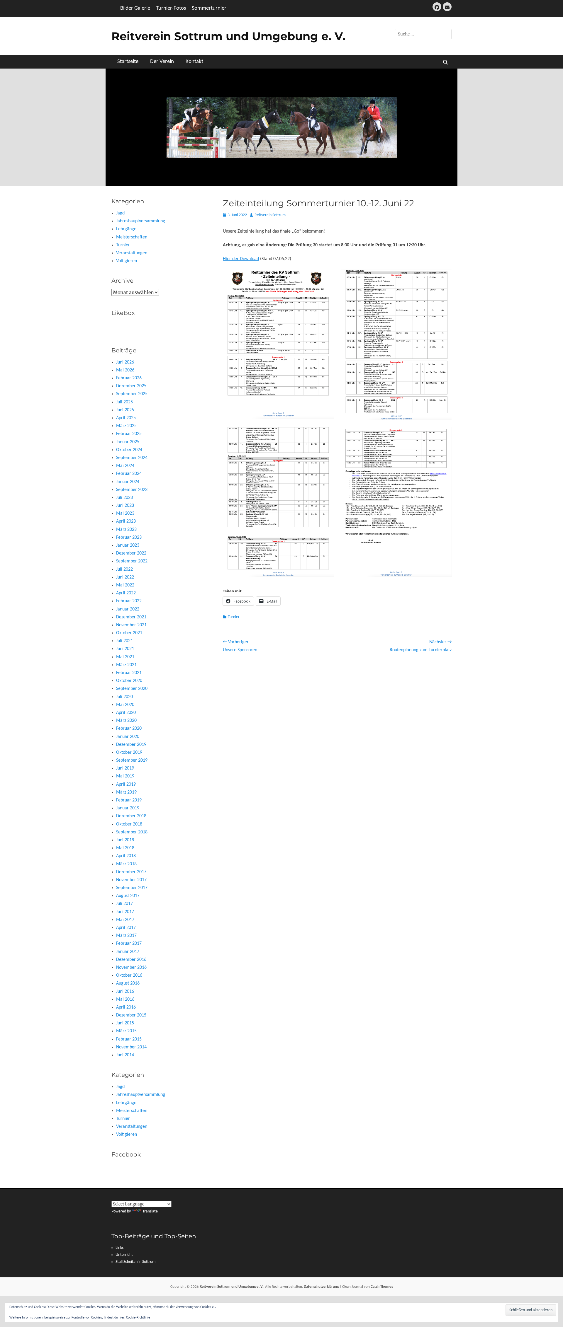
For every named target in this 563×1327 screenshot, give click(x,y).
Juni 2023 (125, 505)
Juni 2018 (125, 840)
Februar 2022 (129, 601)
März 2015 (126, 1031)
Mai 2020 (125, 704)
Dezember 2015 (131, 1015)
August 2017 (128, 895)
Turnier (234, 617)
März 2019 (126, 792)
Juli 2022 (124, 569)
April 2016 (126, 1007)
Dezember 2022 (131, 553)
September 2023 (131, 489)
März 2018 (126, 864)
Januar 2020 (127, 736)
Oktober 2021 (129, 633)
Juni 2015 (125, 1023)
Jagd (120, 213)
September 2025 (131, 394)
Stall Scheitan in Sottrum (135, 1262)
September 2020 (131, 688)
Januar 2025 (127, 442)
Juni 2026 (125, 362)
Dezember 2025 (131, 386)
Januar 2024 (127, 482)
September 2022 (131, 561)
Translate (150, 1211)
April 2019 (126, 784)
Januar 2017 (127, 951)
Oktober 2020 (129, 680)
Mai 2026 (125, 370)
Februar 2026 (129, 378)
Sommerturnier (209, 8)
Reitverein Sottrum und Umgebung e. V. (228, 36)
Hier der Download (241, 259)
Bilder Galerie (135, 8)
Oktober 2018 (129, 824)
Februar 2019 (129, 800)
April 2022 (126, 593)
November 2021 (131, 625)
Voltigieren (126, 261)
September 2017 (131, 888)
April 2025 (126, 418)
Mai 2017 (125, 919)
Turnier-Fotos (171, 8)
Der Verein (162, 61)
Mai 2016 (125, 999)
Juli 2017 (124, 903)
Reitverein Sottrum (270, 215)
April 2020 (126, 712)
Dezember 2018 (131, 816)
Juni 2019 (125, 768)
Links (119, 1248)
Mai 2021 (125, 657)
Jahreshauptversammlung (140, 221)
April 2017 (126, 927)
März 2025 (126, 426)
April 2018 (126, 856)
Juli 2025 (124, 402)
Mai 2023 (125, 513)
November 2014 (131, 1047)
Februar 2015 (129, 1039)
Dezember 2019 (131, 744)
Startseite (127, 61)
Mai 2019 (125, 776)
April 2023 (126, 521)
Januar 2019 (127, 808)
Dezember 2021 (131, 617)
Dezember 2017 (131, 872)
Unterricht (124, 1255)
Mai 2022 (125, 585)
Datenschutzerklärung (321, 1287)
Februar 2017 (129, 943)
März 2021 (126, 665)
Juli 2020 (124, 697)
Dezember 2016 (131, 959)
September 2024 (131, 458)
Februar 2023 (129, 537)
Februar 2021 (129, 673)
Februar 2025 (129, 433)
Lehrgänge (126, 229)
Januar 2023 (127, 545)
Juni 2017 (125, 912)
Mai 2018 (125, 848)
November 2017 (131, 880)
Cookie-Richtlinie (138, 1317)
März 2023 (126, 529)
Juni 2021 (125, 649)
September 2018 (131, 832)
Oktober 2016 (129, 975)
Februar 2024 (129, 473)
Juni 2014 (125, 1055)
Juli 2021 (124, 641)
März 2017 (126, 935)
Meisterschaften (131, 237)
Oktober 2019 (129, 752)
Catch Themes (382, 1287)
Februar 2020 (129, 728)
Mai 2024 (125, 465)
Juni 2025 (125, 410)
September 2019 (131, 760)
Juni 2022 (125, 577)
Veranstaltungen (131, 253)
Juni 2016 (125, 991)
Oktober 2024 (129, 450)
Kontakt (194, 61)
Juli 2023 (124, 497)
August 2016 (128, 983)
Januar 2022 (127, 609)
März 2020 (126, 720)
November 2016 (131, 967)
